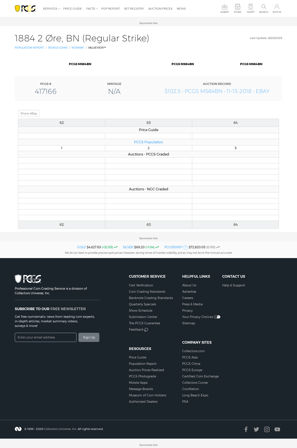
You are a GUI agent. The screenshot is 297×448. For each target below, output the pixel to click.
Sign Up (89, 337)
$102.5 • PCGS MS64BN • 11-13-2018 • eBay (217, 91)
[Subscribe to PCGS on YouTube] (277, 429)
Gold (81, 247)
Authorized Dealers (143, 402)
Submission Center (143, 317)
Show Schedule (140, 311)
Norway (78, 47)
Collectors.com (193, 351)
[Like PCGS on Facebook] (246, 429)
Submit (224, 12)
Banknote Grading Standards (151, 298)
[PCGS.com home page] (27, 8)
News (181, 8)
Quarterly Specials (142, 304)
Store (237, 12)
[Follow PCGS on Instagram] (267, 429)
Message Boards (141, 389)
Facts (90, 8)
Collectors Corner (195, 383)
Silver (128, 247)
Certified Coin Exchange (200, 376)
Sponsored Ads (148, 23)
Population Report (29, 47)
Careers (187, 298)
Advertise (189, 292)
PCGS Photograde (142, 376)
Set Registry (134, 8)
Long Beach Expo (195, 395)
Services (50, 8)
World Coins (57, 47)
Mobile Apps (138, 383)
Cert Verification (141, 285)
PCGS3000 (173, 247)
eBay (28, 113)
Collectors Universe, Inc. (60, 429)
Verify (251, 12)
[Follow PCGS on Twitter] (256, 429)
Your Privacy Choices (197, 317)
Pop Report (110, 8)
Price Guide (72, 8)
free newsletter (68, 309)
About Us (189, 285)
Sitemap (188, 323)
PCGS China (191, 364)
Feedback (136, 329)
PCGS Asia (190, 357)
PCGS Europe (192, 370)
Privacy (187, 311)
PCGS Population (148, 142)
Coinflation (190, 389)
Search (263, 12)
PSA (185, 402)
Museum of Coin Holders (147, 395)
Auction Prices (160, 8)
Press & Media (192, 304)
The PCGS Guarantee (144, 323)
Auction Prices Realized (146, 370)
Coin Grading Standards (147, 292)
